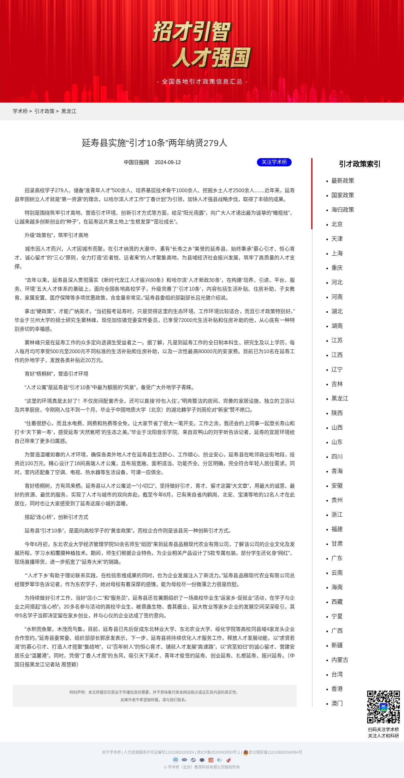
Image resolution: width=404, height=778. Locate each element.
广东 (337, 558)
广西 (337, 631)
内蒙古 (339, 660)
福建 (337, 529)
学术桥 (20, 111)
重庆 (337, 268)
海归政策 (342, 210)
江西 (337, 355)
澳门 (337, 703)
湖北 (337, 311)
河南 (337, 297)
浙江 (337, 515)
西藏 (337, 602)
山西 (337, 428)
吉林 (337, 384)
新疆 (337, 645)
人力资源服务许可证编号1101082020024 (159, 752)
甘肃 (337, 544)
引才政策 (44, 111)
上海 (337, 253)
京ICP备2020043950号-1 (219, 752)
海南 (337, 587)
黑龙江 (68, 111)
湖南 (337, 326)
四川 (337, 457)
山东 (337, 442)
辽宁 (337, 369)
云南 (337, 573)
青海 (337, 471)
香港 (337, 689)
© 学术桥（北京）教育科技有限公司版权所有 (202, 767)
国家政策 (342, 195)
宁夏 (337, 616)
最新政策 (342, 181)
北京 (337, 224)
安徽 (337, 486)
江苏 (337, 340)
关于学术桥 (111, 752)
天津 (337, 239)
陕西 (337, 413)
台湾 (337, 674)
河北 (337, 282)
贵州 (337, 500)
